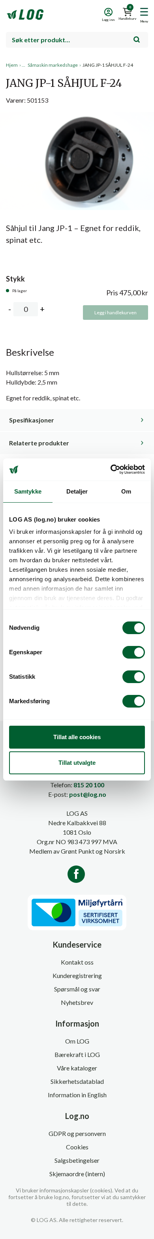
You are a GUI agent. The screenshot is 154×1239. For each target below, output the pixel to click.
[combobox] (77, 40)
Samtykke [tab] (27, 491)
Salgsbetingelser (77, 1160)
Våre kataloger (77, 1068)
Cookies (77, 1147)
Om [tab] (126, 491)
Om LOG (77, 1041)
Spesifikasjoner (31, 420)
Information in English (77, 1094)
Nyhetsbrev (77, 1002)
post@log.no (87, 794)
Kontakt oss (77, 962)
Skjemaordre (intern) (77, 1173)
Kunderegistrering (77, 975)
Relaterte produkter (39, 443)
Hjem (12, 65)
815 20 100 (88, 784)
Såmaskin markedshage (53, 65)
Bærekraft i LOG (77, 1054)
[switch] (133, 652)
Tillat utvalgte (77, 762)
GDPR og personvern (77, 1133)
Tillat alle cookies (77, 737)
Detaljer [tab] (77, 491)
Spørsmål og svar (77, 989)
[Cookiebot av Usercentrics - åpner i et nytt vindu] (111, 469)
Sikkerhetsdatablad (77, 1081)
